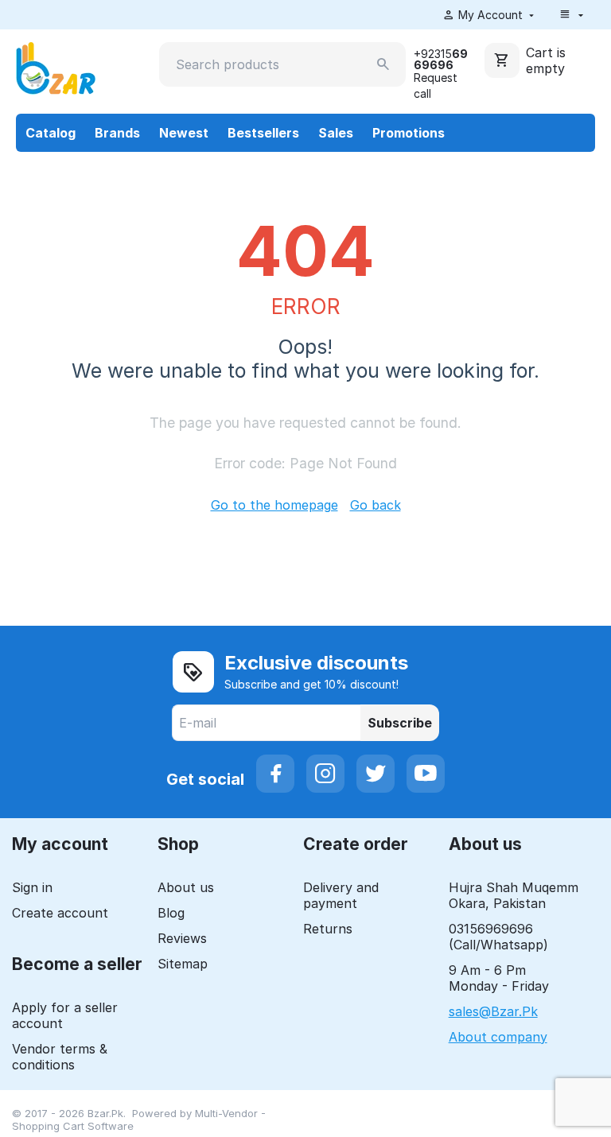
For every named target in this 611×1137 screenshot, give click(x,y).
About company (498, 1037)
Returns (327, 929)
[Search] (383, 64)
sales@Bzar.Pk (493, 1011)
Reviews (182, 938)
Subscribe (400, 723)
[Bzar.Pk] (55, 67)
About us (186, 887)
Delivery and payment (341, 895)
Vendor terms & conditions (59, 1057)
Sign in (32, 887)
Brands (117, 133)
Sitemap (183, 964)
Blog (171, 913)
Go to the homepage (274, 505)
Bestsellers (263, 133)
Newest (183, 133)
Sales (335, 133)
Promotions (408, 133)
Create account (60, 913)
